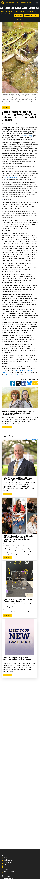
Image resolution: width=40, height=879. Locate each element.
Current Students (20, 11)
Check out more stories (31, 439)
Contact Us (29, 15)
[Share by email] (35, 384)
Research (6, 107)
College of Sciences (11, 374)
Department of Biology (12, 178)
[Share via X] (18, 384)
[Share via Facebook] (12, 384)
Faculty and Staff (5, 13)
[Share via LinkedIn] (24, 384)
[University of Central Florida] (17, 2)
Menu (20, 20)
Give (36, 15)
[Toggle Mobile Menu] (37, 2)
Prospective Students (6, 11)
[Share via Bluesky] (29, 384)
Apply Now (18, 15)
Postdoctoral (31, 11)
